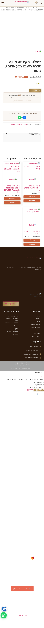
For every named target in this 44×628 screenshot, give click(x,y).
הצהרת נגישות (35, 336)
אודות (38, 319)
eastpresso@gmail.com (31, 354)
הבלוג (38, 330)
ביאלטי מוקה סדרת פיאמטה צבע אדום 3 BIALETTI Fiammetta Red (12, 189)
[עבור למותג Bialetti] (31, 180)
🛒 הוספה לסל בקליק (22, 588)
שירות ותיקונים (35, 324)
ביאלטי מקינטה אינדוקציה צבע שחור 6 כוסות (32, 188)
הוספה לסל (35, 90)
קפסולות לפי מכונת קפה (12, 319)
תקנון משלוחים (35, 327)
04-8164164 (34, 346)
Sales (16, 326)
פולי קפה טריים (13, 316)
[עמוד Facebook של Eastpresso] (27, 364)
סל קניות (15, 334)
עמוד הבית (39, 8)
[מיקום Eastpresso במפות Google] (17, 364)
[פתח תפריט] (2, 3)
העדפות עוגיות (22, 615)
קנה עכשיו (32, 201)
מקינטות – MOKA (12, 331)
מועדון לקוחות (10, 304)
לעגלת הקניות (38, 390)
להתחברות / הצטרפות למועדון (22, 101)
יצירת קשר (36, 333)
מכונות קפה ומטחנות (27, 8)
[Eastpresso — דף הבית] (22, 3)
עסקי (16, 328)
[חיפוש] (41, 3)
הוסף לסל (32, 197)
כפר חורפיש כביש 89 (32, 358)
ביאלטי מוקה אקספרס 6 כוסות (32, 232)
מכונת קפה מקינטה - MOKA (19, 124)
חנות (38, 322)
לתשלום (30, 390)
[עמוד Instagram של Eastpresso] (22, 364)
